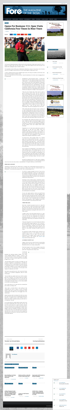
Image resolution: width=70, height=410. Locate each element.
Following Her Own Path (64, 383)
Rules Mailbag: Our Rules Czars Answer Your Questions (10, 376)
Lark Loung (61, 395)
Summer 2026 (63, 382)
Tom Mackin (7, 31)
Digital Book (15, 19)
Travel (33, 19)
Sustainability (27, 19)
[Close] (69, 380)
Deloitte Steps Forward (56, 72)
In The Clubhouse (51, 49)
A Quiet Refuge (62, 389)
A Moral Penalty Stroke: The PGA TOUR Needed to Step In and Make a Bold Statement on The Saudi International (10, 393)
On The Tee (60, 399)
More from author (15, 364)
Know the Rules (7, 367)
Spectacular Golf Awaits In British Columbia (38, 376)
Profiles (21, 19)
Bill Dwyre (12, 397)
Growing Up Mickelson (39, 341)
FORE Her (51, 19)
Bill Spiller (51, 51)
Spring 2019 (12, 367)
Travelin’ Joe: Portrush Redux (12, 341)
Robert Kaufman (41, 396)
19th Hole (38, 19)
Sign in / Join (63, 3)
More (55, 19)
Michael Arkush (55, 74)
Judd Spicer (27, 396)
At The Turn (60, 388)
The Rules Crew (13, 379)
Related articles (8, 364)
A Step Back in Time (63, 400)
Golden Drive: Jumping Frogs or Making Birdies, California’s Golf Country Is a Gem (38, 393)
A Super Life (61, 406)
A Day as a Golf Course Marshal (23, 394)
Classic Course (45, 19)
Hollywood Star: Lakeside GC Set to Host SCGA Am (24, 376)
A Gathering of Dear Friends (57, 78)
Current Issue (8, 19)
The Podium (11, 383)
